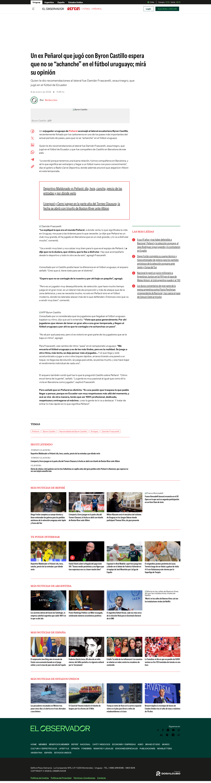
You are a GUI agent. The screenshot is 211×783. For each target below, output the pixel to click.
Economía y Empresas (124, 744)
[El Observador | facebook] (163, 730)
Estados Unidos (75, 2)
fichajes (94, 431)
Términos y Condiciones (84, 778)
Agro (140, 744)
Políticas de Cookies (40, 778)
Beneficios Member (59, 744)
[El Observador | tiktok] (178, 730)
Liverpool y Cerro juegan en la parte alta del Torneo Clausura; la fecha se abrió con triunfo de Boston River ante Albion (75, 461)
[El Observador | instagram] (168, 730)
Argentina (49, 2)
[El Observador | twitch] (178, 734)
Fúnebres (86, 748)
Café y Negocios (101, 744)
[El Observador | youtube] (173, 730)
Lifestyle (64, 748)
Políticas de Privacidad (61, 778)
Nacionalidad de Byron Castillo (73, 431)
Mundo (166, 744)
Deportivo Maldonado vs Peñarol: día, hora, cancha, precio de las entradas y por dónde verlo (65, 453)
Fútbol (86, 9)
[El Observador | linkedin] (161, 734)
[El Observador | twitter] (158, 730)
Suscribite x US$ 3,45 (167, 9)
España (61, 2)
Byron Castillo (49, 431)
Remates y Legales (103, 748)
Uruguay (36, 2)
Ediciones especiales (126, 748)
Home (34, 744)
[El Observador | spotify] (167, 734)
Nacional (85, 744)
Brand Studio (152, 744)
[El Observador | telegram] (173, 734)
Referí (74, 744)
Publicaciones (147, 748)
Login (148, 9)
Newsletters (164, 748)
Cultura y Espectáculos (44, 748)
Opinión (75, 748)
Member (43, 744)
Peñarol (73, 131)
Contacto (101, 778)
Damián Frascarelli (110, 431)
